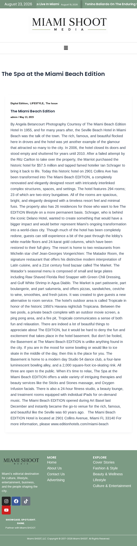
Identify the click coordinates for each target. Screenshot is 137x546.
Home (52, 462)
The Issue (52, 103)
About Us (54, 468)
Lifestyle (99, 480)
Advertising (56, 480)
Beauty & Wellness (108, 474)
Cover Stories (104, 462)
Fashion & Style (105, 468)
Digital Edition (19, 103)
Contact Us (56, 474)
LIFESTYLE (37, 103)
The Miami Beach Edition (33, 111)
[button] (65, 48)
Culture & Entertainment (112, 486)
